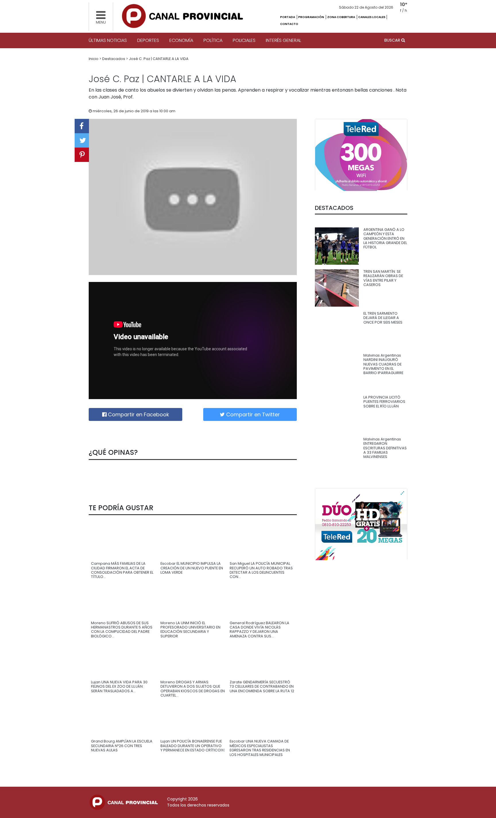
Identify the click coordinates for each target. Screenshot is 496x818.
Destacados (114, 58)
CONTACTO (289, 24)
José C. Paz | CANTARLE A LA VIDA (159, 58)
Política (213, 40)
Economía (181, 40)
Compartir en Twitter (252, 414)
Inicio (94, 58)
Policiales (244, 40)
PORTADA (288, 17)
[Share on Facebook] (82, 126)
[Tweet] (82, 140)
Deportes (148, 40)
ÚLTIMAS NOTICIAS (108, 40)
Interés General (283, 40)
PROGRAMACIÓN (311, 17)
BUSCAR (392, 40)
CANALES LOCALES (371, 17)
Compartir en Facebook (137, 414)
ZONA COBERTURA (341, 17)
